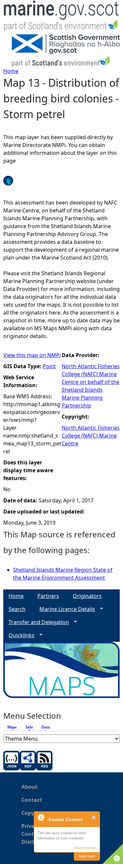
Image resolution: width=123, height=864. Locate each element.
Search (17, 609)
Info (31, 727)
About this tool (85, 848)
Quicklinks (18, 635)
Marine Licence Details (64, 609)
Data (46, 727)
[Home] (61, 17)
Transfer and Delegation (36, 622)
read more (87, 856)
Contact (31, 799)
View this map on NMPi (32, 355)
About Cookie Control (40, 817)
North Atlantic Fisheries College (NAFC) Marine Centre (91, 435)
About (29, 786)
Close (94, 817)
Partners (48, 596)
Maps (12, 727)
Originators (87, 596)
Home (10, 71)
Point (49, 366)
